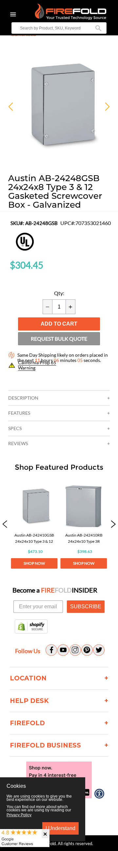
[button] (5, 525)
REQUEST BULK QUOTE (59, 338)
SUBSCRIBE (85, 606)
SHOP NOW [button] (34, 563)
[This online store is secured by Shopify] (31, 626)
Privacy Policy (19, 815)
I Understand (60, 828)
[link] (34, 525)
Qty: (59, 293)
